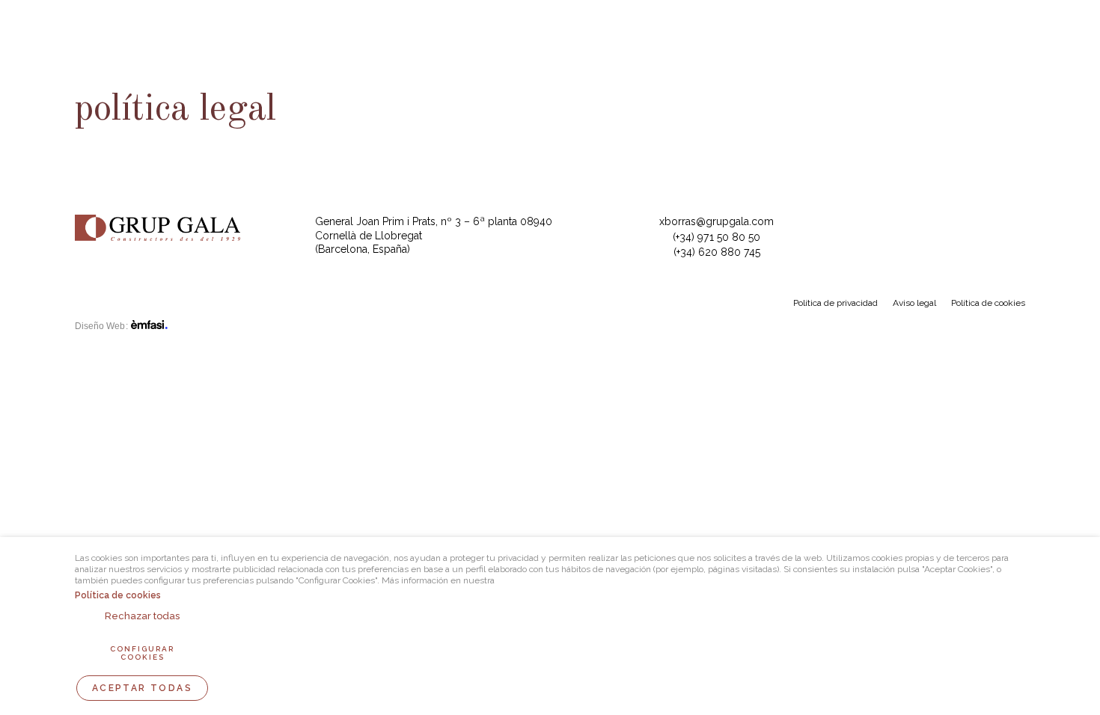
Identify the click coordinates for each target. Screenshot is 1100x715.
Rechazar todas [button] (142, 616)
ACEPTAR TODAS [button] (142, 688)
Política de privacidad (835, 303)
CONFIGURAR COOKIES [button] (142, 653)
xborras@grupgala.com (716, 221)
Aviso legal (914, 303)
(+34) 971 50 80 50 (716, 237)
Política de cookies (988, 303)
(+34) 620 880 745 (716, 252)
